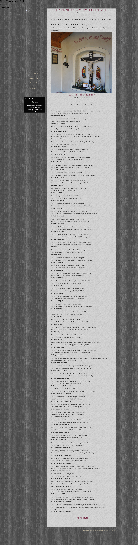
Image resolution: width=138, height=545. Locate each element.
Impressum (113, 530)
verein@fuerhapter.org (34, 93)
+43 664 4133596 (33, 82)
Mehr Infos (3, 4)
